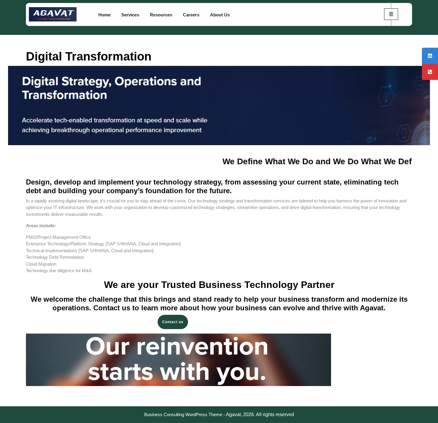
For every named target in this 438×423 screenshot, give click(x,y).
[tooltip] (430, 56)
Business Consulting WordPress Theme (183, 414)
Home (104, 14)
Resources (161, 14)
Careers (191, 14)
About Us (220, 14)
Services (130, 14)
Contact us (173, 322)
